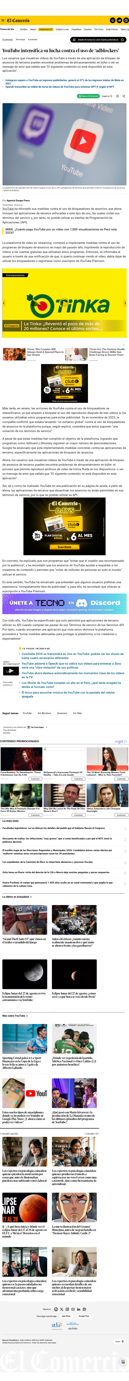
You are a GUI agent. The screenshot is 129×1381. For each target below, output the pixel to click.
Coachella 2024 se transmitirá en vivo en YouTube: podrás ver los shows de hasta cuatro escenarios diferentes (73, 656)
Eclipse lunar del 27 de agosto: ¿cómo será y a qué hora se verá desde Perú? (74, 995)
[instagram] (67, 1309)
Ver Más (77, 713)
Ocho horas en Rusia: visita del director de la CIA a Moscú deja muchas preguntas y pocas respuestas (56, 872)
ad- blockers (44, 713)
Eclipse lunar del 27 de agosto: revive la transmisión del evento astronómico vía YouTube (24, 997)
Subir (117, 1342)
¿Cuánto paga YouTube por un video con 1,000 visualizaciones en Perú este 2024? (61, 231)
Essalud (88, 29)
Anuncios (62, 713)
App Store (66, 1316)
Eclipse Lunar (62, 29)
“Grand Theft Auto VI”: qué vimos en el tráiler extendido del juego (24, 940)
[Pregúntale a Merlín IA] (123, 1361)
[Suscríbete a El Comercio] (118, 20)
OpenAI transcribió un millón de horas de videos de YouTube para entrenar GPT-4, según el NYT (60, 86)
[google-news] (84, 1309)
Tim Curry (99, 29)
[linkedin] (79, 1309)
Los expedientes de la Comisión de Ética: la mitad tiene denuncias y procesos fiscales (48, 862)
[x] (62, 1309)
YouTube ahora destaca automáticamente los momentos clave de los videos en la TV (73, 675)
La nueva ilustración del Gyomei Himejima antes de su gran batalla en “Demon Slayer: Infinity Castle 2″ (74, 1230)
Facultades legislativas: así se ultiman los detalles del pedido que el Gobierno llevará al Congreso (54, 828)
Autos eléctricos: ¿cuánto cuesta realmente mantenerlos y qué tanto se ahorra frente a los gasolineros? (73, 942)
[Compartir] (124, 96)
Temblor (24, 29)
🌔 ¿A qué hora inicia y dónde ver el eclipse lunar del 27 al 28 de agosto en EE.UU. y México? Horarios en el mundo (24, 1231)
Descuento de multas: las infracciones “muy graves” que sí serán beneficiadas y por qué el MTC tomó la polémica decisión (57, 840)
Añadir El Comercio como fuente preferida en (98, 40)
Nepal (33, 29)
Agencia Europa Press (18, 200)
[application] (11, 671)
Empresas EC (45, 29)
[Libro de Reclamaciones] (73, 1326)
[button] (11, 670)
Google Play (84, 1316)
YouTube (27, 713)
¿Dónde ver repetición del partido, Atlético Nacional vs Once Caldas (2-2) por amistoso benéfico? (74, 1061)
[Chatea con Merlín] (112, 20)
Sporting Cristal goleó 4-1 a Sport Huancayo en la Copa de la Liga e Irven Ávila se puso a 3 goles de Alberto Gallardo (21, 1063)
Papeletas (76, 29)
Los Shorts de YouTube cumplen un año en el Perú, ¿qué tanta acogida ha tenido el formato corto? (71, 685)
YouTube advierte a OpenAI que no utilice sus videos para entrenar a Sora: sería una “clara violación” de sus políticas (71, 665)
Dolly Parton (112, 29)
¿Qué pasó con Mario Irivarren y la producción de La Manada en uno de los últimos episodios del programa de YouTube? (73, 1117)
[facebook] (56, 1309)
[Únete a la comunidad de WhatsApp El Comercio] (88, 96)
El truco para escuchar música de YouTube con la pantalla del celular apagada (68, 694)
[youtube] (73, 1309)
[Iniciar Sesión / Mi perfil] (126, 20)
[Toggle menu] (3, 20)
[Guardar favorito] (117, 96)
